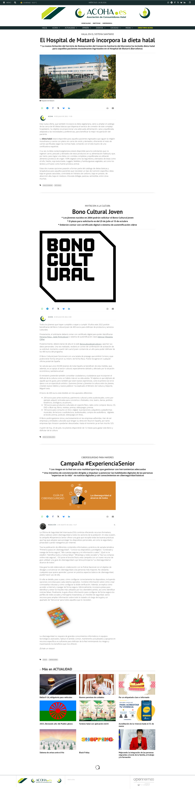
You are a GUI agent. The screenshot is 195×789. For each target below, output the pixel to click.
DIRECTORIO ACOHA (145, 28)
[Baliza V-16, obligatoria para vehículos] (58, 684)
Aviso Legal (71, 779)
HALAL (44, 28)
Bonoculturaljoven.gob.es (90, 344)
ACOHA (55, 28)
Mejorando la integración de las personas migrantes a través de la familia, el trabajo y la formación (136, 755)
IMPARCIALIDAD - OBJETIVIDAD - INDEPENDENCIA (96, 23)
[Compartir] (168, 2)
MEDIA (128, 28)
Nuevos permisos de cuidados (91, 697)
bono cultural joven (49, 437)
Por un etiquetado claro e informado (134, 697)
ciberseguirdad (53, 659)
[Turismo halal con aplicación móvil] (97, 710)
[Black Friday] (97, 739)
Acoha (50, 116)
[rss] (114, 524)
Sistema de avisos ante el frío (52, 752)
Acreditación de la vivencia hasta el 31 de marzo (136, 724)
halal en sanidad (47, 185)
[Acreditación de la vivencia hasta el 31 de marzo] (137, 710)
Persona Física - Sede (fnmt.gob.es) (54, 337)
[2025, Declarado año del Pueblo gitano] (58, 710)
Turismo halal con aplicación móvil (93, 723)
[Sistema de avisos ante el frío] (58, 739)
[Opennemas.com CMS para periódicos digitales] (144, 782)
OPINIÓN (85, 28)
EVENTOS (100, 28)
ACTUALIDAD (70, 28)
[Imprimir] (107, 108)
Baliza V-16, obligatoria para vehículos (56, 697)
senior (45, 659)
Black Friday (84, 752)
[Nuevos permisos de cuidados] (97, 684)
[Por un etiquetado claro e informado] (137, 684)
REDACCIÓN (52, 525)
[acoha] (97, 13)
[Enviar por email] (112, 108)
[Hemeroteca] (190, 2)
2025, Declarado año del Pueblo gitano (56, 723)
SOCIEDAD (114, 28)
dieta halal (58, 185)
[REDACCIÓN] (43, 526)
